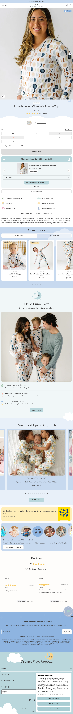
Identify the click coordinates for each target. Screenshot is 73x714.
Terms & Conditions (14, 708)
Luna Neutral (41, 123)
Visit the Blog (36, 500)
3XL (13, 141)
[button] (36, 113)
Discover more (8, 517)
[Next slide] (70, 54)
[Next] (67, 590)
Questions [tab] (42, 569)
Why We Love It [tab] (26, 214)
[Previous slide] (25, 493)
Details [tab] (37, 214)
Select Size (36, 151)
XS (13, 133)
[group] (3, 96)
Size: (5, 177)
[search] (6, 5)
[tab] (19, 236)
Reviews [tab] (30, 569)
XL (36, 137)
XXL (60, 137)
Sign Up (67, 632)
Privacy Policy (47, 644)
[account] (64, 5)
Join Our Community (13, 547)
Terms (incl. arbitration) (36, 644)
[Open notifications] (67, 5)
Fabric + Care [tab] (47, 214)
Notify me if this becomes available (13, 146)
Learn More (36, 410)
